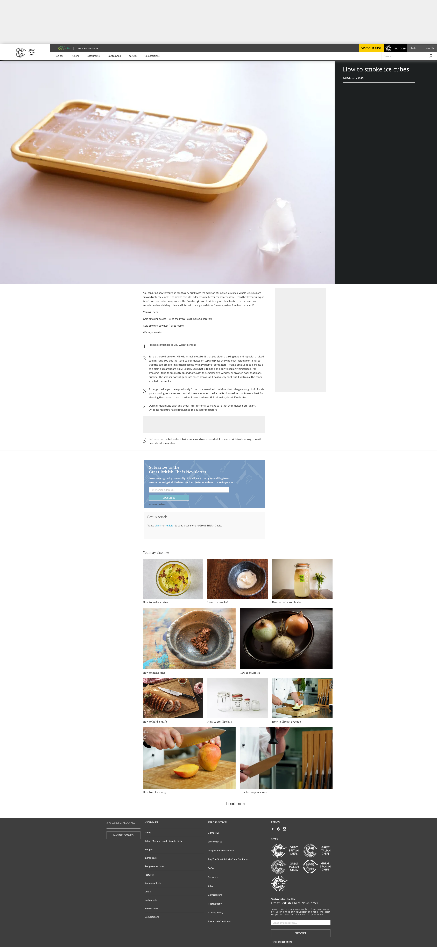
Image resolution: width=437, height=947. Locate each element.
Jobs (210, 885)
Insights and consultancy (221, 850)
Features (149, 874)
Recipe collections (154, 866)
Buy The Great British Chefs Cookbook (228, 859)
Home (148, 832)
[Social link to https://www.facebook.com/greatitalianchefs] (272, 829)
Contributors (215, 894)
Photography (215, 903)
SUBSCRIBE (169, 497)
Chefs (148, 891)
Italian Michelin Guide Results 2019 (163, 840)
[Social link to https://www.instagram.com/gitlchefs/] (284, 829)
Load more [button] (236, 803)
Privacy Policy (215, 912)
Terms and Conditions (219, 921)
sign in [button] (159, 525)
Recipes (149, 849)
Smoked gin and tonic (199, 301)
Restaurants (151, 899)
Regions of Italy (153, 883)
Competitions (152, 916)
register (170, 525)
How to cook (151, 908)
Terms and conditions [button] (157, 504)
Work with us (215, 841)
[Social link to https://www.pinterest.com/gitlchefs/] (278, 829)
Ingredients (151, 857)
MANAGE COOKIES (123, 835)
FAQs (211, 868)
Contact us (213, 832)
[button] (60, 56)
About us (212, 877)
